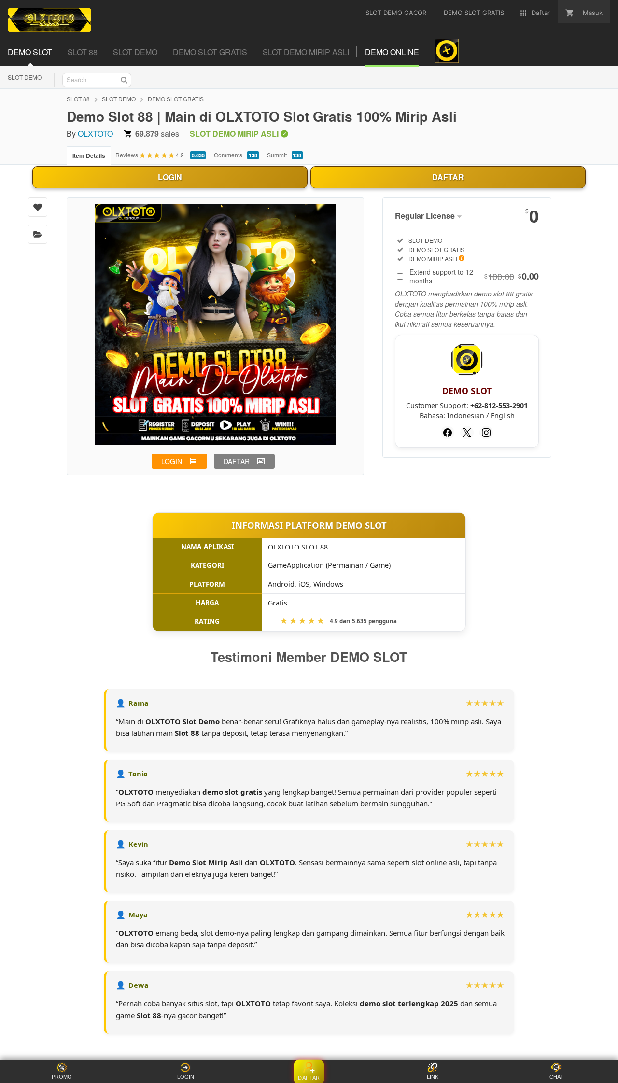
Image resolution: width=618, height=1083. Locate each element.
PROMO (62, 1077)
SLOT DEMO (25, 77)
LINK (432, 1077)
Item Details (88, 155)
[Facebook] (447, 432)
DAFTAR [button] (237, 461)
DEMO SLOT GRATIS (176, 99)
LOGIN (170, 177)
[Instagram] (486, 432)
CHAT (556, 1077)
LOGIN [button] (171, 461)
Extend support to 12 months (474, 276)
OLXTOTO (95, 133)
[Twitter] (467, 432)
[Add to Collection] (37, 234)
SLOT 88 (78, 99)
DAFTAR (448, 177)
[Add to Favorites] (37, 207)
